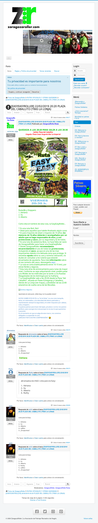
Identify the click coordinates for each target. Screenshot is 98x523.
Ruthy (11, 369)
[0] (25, 289)
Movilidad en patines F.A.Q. (82, 117)
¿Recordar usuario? (80, 85)
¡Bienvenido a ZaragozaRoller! (80, 102)
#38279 (68, 368)
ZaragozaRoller (49, 488)
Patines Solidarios (81, 107)
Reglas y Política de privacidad (25, 71)
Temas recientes (45, 71)
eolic (11, 406)
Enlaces (77, 126)
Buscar (56, 71)
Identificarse (28, 325)
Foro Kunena (41, 500)
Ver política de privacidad (16, 88)
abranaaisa (11, 330)
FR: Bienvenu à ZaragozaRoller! (80, 164)
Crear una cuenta (79, 83)
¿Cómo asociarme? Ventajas (81, 112)
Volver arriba (88, 518)
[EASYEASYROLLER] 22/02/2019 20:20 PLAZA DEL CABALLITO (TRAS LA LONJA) (41, 122)
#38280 (68, 405)
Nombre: (76, 235)
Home (9, 71)
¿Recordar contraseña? (81, 87)
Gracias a (33, 500)
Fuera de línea (11, 135)
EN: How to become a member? (82, 136)
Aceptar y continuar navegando (19, 92)
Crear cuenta (38, 325)
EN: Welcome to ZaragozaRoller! (80, 131)
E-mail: (76, 228)
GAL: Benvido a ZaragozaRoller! (80, 159)
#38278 (68, 330)
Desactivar (35, 92)
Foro (76, 122)
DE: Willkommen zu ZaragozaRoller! (82, 142)
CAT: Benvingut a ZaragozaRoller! (81, 153)
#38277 (68, 117)
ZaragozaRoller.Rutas (10, 119)
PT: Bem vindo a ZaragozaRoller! (80, 148)
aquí (53, 262)
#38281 (68, 442)
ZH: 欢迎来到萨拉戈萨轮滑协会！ (82, 170)
